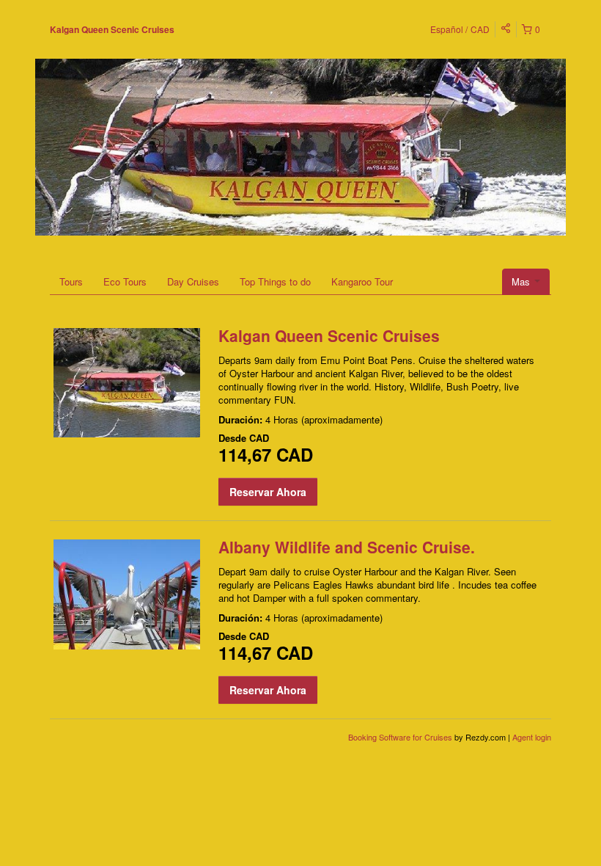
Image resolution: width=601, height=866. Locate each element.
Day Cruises (193, 281)
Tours (71, 281)
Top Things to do (275, 281)
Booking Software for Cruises (401, 737)
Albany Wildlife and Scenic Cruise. (346, 547)
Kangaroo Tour (362, 281)
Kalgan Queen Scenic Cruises (112, 29)
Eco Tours (125, 281)
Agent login (531, 737)
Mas (522, 281)
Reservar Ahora (267, 491)
